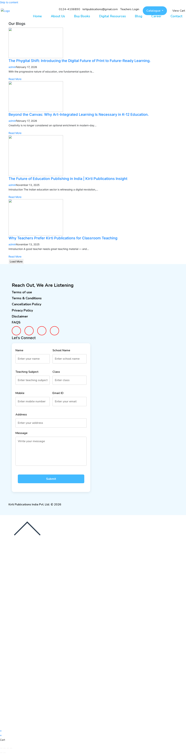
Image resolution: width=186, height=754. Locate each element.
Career (156, 16)
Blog (138, 16)
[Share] (8, 748)
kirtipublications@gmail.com (100, 9)
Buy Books (82, 16)
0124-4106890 (69, 9)
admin (12, 67)
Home (37, 16)
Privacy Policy (22, 310)
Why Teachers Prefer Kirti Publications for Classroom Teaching (63, 238)
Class (56, 372)
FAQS (16, 322)
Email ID (58, 393)
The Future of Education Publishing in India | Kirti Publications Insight (68, 178)
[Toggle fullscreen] (4, 748)
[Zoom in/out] (1, 748)
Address (21, 415)
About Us (58, 16)
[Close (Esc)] (11, 748)
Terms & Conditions (27, 298)
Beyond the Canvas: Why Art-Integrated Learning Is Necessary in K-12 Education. (79, 114)
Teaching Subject (26, 372)
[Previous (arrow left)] (1, 752)
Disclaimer (20, 316)
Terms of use (22, 292)
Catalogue (153, 11)
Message (21, 433)
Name (19, 350)
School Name (61, 350)
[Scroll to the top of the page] (27, 528)
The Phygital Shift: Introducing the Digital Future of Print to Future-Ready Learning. (80, 61)
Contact (176, 16)
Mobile (19, 393)
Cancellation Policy (26, 304)
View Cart (178, 11)
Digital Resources (112, 16)
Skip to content (9, 2)
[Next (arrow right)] (4, 752)
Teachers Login (129, 9)
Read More (15, 79)
